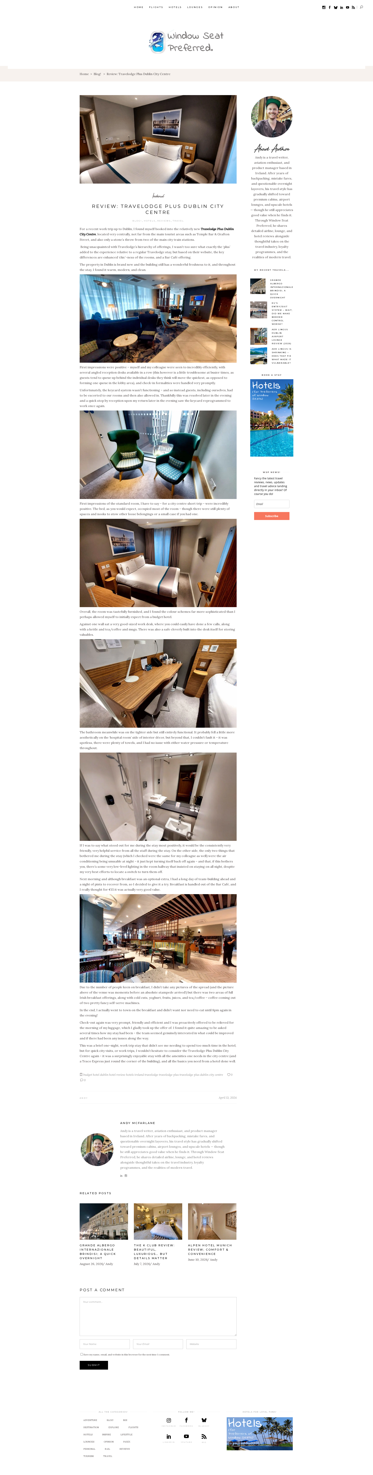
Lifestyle (126, 1434)
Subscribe (271, 516)
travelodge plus (169, 1075)
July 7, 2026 (142, 1264)
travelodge (151, 1075)
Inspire (106, 1434)
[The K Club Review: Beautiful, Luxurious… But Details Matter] (158, 1221)
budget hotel (91, 1075)
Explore (113, 1427)
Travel (178, 221)
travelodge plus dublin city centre (201, 1075)
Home (84, 74)
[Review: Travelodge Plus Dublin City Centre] (97, 1149)
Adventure (90, 1420)
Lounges (88, 1441)
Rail (107, 1449)
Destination (91, 1427)
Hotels (149, 221)
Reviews (164, 221)
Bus (125, 1420)
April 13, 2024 (228, 1097)
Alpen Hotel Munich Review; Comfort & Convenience (210, 1250)
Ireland (158, 195)
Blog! (97, 74)
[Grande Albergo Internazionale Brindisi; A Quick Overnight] (104, 1221)
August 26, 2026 (91, 1264)
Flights (133, 1427)
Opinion (109, 1441)
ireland (139, 1075)
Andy (84, 1098)
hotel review (117, 1075)
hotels (130, 1075)
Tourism (88, 1456)
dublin (104, 1075)
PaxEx (126, 1441)
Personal (89, 1449)
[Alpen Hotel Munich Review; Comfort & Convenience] (212, 1221)
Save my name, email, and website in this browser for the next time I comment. (127, 1354)
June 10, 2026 (197, 1259)
